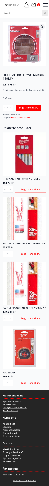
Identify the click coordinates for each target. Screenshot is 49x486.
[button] (42, 27)
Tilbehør (20, 117)
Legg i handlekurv (28, 107)
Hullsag (13, 117)
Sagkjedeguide (10, 433)
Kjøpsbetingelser (11, 429)
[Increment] (10, 107)
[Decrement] (4, 107)
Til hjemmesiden (11, 436)
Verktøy (27, 117)
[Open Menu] (45, 5)
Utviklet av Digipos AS (24, 480)
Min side (7, 426)
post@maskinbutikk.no (15, 407)
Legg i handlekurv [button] (30, 189)
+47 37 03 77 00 (10, 410)
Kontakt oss (9, 423)
